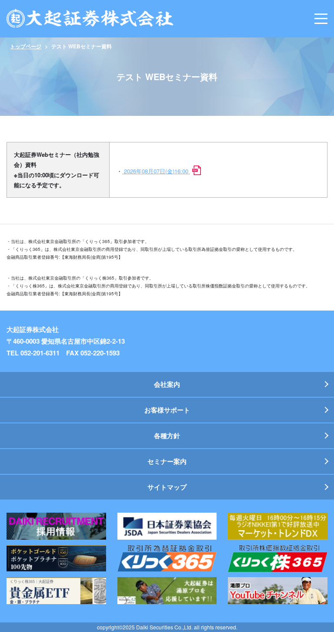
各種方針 (167, 435)
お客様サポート (167, 410)
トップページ (25, 46)
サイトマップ (167, 487)
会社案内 (167, 384)
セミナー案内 (167, 461)
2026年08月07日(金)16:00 (156, 171)
